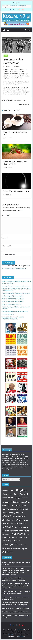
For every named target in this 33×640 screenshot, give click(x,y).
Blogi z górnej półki (20, 498)
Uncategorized (10, 544)
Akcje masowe (5, 490)
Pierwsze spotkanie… (8, 314)
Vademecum (22, 544)
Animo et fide (12, 490)
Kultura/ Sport (20, 516)
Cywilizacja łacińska (6, 502)
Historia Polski (23, 509)
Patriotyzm (14, 523)
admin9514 (16, 66)
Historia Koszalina (10, 509)
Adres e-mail (6, 246)
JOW (17, 512)
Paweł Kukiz (22, 523)
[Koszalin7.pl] (4, 30)
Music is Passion (24, 105)
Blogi (19, 490)
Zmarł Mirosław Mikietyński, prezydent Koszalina (18, 6)
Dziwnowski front (16, 593)
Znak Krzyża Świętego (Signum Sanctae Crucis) (15, 311)
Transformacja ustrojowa (10, 541)
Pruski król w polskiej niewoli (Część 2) (12, 298)
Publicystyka (24, 531)
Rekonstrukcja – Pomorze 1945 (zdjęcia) (13, 580)
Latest (5, 519)
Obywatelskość (5, 523)
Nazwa (4, 238)
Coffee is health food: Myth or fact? (15, 133)
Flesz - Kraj (18, 505)
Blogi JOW (18, 494)
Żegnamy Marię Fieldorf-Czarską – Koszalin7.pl (15, 597)
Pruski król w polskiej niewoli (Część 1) (12, 301)
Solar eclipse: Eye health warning (16, 191)
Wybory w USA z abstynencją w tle (11, 304)
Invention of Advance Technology (14, 100)
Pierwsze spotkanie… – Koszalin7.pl (12, 578)
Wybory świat (23, 548)
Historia (23, 505)
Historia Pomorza (8, 513)
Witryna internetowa (8, 254)
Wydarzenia (7, 552)
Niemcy (20, 520)
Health (5, 55)
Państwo (7, 527)
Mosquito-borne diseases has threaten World (15, 163)
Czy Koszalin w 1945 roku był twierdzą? (17, 612)
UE (19, 540)
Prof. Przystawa (11, 530)
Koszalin (13, 516)
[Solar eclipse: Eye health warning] (16, 174)
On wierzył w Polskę (7, 599)
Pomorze (15, 527)
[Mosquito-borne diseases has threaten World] (16, 145)
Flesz (13, 501)
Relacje (9, 534)
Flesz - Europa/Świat (23, 502)
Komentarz (6, 215)
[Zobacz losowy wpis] (29, 30)
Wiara (5, 548)
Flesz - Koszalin (8, 505)
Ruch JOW (16, 534)
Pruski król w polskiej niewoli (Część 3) (12, 296)
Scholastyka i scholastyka (21, 608)
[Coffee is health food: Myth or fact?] (16, 115)
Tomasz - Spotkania (19, 538)
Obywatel (26, 520)
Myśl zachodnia (13, 520)
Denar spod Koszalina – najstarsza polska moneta (16, 286)
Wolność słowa (13, 549)
